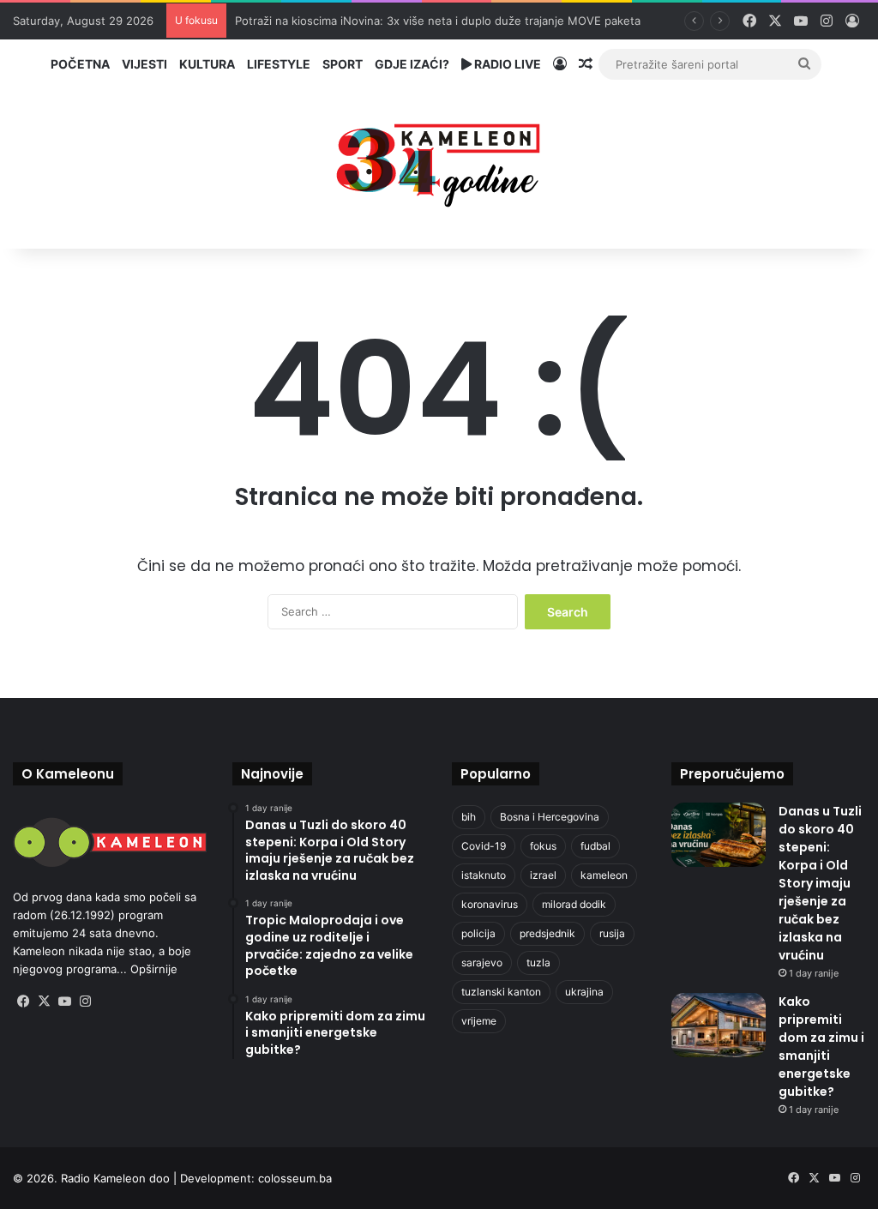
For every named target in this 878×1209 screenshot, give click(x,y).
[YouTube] (64, 1001)
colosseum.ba (295, 1178)
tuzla (538, 962)
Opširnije (153, 969)
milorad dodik (574, 904)
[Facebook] (23, 1001)
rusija (612, 933)
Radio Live (506, 64)
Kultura (207, 64)
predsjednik (547, 933)
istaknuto (483, 875)
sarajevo (481, 962)
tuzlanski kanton (501, 991)
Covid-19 (483, 845)
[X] (43, 1001)
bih (468, 816)
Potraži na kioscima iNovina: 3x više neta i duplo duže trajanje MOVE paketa (437, 20)
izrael (543, 875)
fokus (543, 845)
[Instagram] (85, 1001)
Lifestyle (278, 64)
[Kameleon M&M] (439, 161)
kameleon (604, 875)
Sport (342, 64)
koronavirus (489, 904)
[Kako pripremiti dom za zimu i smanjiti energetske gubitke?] (718, 1025)
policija (478, 933)
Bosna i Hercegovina (549, 816)
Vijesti (144, 64)
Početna (80, 64)
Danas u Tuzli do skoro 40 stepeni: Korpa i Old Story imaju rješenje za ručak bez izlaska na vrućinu (820, 883)
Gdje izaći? (412, 64)
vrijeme (478, 1020)
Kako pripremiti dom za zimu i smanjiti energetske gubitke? (821, 1046)
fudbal (595, 845)
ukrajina (584, 991)
